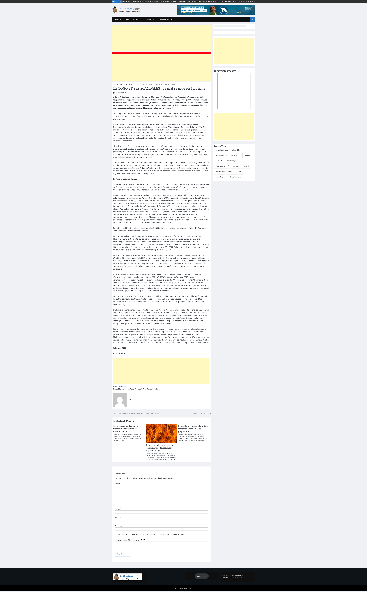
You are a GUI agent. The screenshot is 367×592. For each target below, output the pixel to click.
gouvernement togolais (224, 171)
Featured (138, 389)
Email (118, 517)
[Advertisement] (161, 38)
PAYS (121, 387)
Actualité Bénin (237, 150)
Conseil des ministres (166, 19)
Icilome (189, 588)
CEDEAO (219, 161)
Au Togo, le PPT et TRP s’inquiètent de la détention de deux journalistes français (130, 1)
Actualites (117, 19)
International (137, 19)
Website (118, 526)
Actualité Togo (236, 155)
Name (118, 509)
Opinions (150, 19)
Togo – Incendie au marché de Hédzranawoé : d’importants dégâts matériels (159, 448)
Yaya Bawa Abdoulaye (151, 389)
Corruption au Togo (126, 389)
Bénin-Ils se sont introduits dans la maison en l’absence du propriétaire (193, 429)
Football (246, 166)
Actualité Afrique (222, 150)
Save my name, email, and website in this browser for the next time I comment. (150, 534)
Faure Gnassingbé (222, 166)
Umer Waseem (237, 577)
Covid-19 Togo (231, 161)
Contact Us (201, 576)
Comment (120, 483)
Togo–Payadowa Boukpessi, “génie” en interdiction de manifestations (125, 429)
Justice (239, 171)
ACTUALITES (116, 387)
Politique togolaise (234, 177)
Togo (127, 19)
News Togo (220, 177)
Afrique (247, 155)
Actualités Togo (221, 155)
